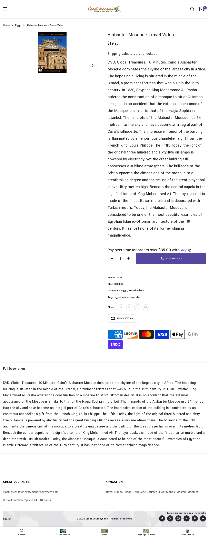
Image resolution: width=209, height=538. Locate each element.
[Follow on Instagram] (178, 518)
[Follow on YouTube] (203, 518)
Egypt (18, 25)
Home (6, 25)
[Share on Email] (145, 307)
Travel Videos (136, 290)
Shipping (114, 53)
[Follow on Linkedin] (186, 518)
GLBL (119, 277)
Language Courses (145, 492)
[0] (201, 9)
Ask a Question (125, 318)
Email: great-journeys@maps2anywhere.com (30, 492)
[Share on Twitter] (129, 307)
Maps (128, 492)
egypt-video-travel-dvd (127, 297)
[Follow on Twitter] (170, 518)
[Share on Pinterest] (137, 307)
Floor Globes (167, 492)
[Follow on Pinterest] (195, 518)
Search (181, 492)
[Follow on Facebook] (162, 518)
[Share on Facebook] (121, 307)
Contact (193, 492)
